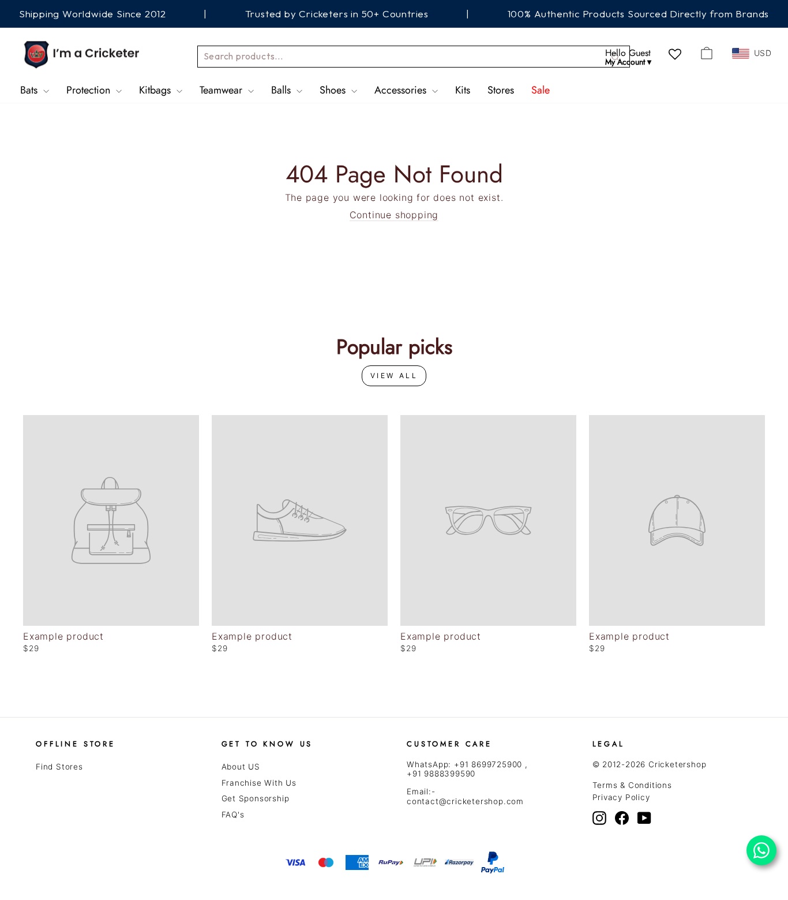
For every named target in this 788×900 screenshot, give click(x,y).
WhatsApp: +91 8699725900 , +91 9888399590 (467, 769)
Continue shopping (394, 215)
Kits (462, 90)
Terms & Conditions (632, 785)
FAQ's (233, 814)
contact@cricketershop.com (465, 801)
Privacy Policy (621, 797)
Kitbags (156, 90)
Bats (30, 90)
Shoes (334, 90)
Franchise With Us (259, 782)
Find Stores (59, 766)
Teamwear (222, 90)
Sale (540, 90)
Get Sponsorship (256, 798)
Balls (282, 90)
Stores (500, 90)
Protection (89, 90)
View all (394, 375)
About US (241, 766)
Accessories (401, 90)
